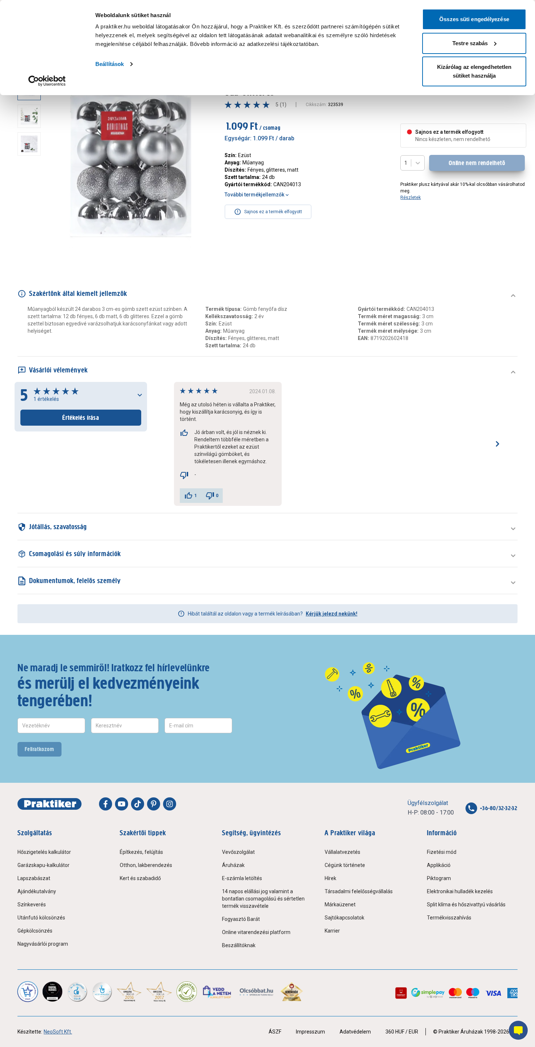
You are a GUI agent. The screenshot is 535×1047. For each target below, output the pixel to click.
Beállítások (109, 64)
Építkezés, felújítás (141, 852)
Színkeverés (31, 904)
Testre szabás (470, 43)
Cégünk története (345, 865)
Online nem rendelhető (477, 163)
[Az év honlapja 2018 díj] (77, 991)
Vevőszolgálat (238, 852)
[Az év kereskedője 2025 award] (292, 991)
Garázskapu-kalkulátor (43, 865)
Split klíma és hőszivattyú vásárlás (466, 904)
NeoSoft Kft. (58, 1032)
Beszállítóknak (238, 945)
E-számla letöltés (242, 878)
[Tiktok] (137, 803)
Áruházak (233, 865)
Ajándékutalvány (36, 891)
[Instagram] (169, 803)
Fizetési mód (441, 852)
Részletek (410, 197)
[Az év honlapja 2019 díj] (102, 991)
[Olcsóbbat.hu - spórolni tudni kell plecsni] (257, 991)
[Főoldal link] (49, 804)
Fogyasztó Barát (241, 919)
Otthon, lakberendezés (146, 865)
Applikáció (439, 865)
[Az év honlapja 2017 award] (159, 991)
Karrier (332, 931)
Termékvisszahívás (449, 918)
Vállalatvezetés (342, 852)
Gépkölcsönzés (34, 931)
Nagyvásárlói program (42, 944)
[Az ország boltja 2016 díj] (129, 991)
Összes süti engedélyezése (474, 19)
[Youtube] (121, 803)
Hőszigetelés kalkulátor (44, 852)
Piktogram (439, 878)
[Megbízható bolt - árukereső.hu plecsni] (187, 991)
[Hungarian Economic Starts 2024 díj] (27, 991)
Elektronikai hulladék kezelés (460, 891)
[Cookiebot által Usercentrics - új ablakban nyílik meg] (47, 80)
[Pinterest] (153, 803)
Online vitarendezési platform (256, 932)
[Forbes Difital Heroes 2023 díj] (52, 991)
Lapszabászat (33, 878)
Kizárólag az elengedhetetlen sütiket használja (474, 71)
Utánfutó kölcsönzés (41, 918)
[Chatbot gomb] (518, 1030)
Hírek (330, 878)
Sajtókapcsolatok (344, 918)
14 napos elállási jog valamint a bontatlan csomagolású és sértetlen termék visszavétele (263, 898)
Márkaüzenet (340, 904)
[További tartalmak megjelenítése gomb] (31, 251)
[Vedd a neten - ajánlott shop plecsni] (217, 991)
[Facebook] (105, 803)
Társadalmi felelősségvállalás (359, 891)
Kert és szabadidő (140, 878)
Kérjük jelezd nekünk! (331, 614)
